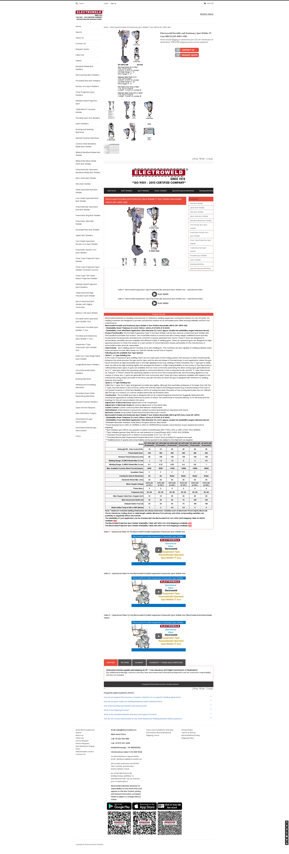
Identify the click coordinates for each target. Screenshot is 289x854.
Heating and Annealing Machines (86, 386)
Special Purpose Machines (87, 138)
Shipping (175, 40)
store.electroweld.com (85, 730)
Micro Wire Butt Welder (86, 178)
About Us (80, 37)
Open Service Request (85, 407)
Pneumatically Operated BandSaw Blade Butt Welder (88, 171)
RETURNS (125, 662)
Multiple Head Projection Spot (86, 102)
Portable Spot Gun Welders (88, 118)
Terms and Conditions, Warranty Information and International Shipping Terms (159, 732)
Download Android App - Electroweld (87, 429)
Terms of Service (189, 732)
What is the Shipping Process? (116, 710)
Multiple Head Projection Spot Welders (86, 285)
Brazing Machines (83, 379)
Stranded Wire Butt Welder (87, 229)
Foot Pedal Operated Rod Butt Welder (87, 199)
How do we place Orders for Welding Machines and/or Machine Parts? (133, 701)
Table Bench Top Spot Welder (85, 111)
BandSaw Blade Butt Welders (84, 68)
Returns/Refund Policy (191, 735)
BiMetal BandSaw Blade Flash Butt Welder (86, 162)
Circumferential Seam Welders (85, 372)
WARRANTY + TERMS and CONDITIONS (166, 662)
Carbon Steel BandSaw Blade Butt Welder (86, 145)
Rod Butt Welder (196, 203)
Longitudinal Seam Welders (87, 364)
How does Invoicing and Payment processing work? (125, 706)
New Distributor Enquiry (86, 413)
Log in (106, 3)
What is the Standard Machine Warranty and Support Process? (130, 714)
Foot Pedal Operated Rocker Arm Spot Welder (87, 242)
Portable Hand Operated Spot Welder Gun (87, 320)
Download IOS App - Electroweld (85, 420)
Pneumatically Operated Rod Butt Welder (87, 208)
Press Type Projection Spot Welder (88, 260)
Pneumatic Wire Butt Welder (85, 222)
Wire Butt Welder (83, 184)
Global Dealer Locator (85, 751)
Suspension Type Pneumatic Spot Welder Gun (86, 347)
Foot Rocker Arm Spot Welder (198, 226)
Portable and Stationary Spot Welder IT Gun (86, 337)
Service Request (82, 743)
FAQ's (78, 436)
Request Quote (82, 49)
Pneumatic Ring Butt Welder (88, 215)
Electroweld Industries (95, 844)
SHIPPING (111, 662)
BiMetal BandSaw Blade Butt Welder (88, 154)
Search (79, 32)
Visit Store (111, 190)
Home (78, 26)
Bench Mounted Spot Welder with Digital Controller (85, 304)
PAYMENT (139, 662)
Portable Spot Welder (198, 255)
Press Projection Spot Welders (85, 93)
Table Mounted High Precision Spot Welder (85, 294)
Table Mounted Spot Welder (198, 249)
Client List (80, 55)
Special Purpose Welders (87, 402)
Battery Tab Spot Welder (87, 313)
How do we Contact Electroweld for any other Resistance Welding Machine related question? (143, 719)
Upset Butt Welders (84, 235)
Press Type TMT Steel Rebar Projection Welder (86, 277)
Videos (79, 60)
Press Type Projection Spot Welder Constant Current (88, 268)
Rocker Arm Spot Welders (87, 86)
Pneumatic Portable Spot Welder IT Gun (87, 329)
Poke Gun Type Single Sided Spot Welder (88, 357)
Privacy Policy (187, 730)
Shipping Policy (188, 738)
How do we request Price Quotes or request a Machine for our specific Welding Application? (142, 697)
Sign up (113, 3)
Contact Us (81, 43)
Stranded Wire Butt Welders (88, 80)
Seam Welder (195, 260)
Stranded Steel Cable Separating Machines (85, 395)
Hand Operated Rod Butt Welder (87, 191)
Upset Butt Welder (197, 208)
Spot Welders (143, 190)
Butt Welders (126, 190)
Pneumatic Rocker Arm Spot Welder (86, 251)
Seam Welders (82, 123)
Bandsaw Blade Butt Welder (201, 220)
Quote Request (82, 741)
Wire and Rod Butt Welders (87, 75)
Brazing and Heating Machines (84, 131)
